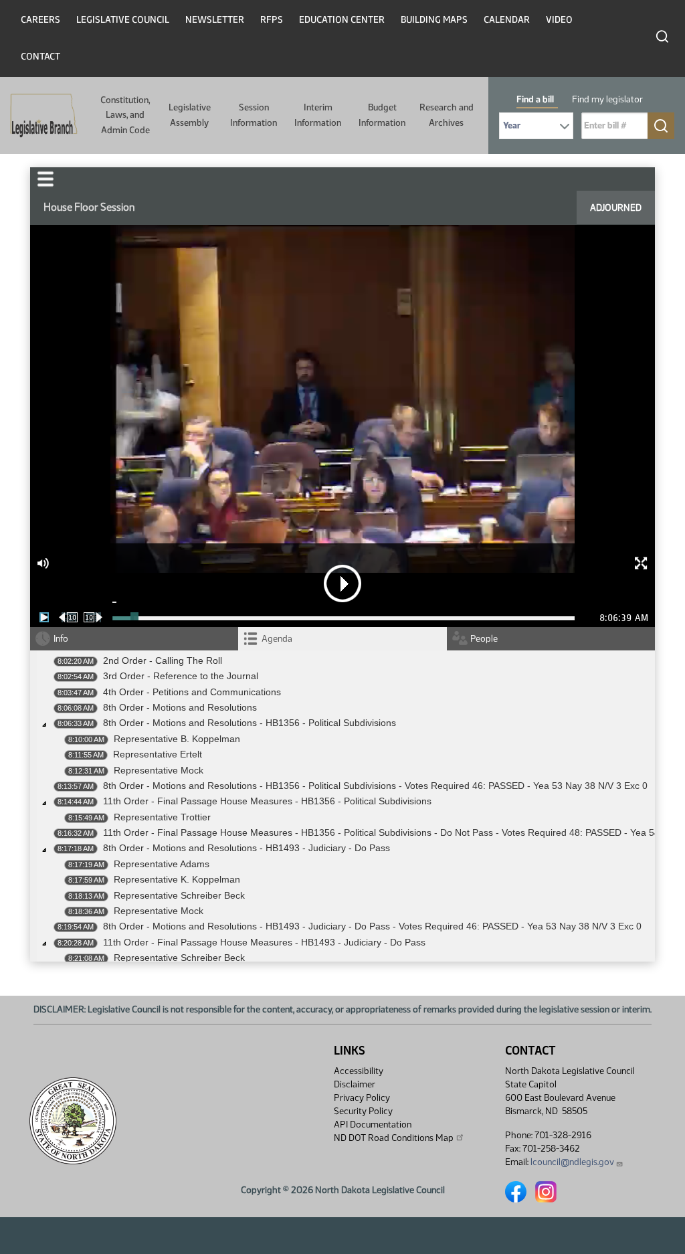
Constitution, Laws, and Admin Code (125, 115)
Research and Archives (446, 115)
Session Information (253, 115)
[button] (45, 179)
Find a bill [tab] (535, 99)
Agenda (277, 638)
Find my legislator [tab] (607, 99)
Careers (40, 19)
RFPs (271, 19)
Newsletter (214, 19)
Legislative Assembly (190, 115)
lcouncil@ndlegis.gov (572, 1162)
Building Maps (434, 19)
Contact (40, 56)
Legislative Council (122, 19)
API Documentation (372, 1124)
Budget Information (382, 115)
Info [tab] (61, 638)
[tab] (342, 638)
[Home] (39, 116)
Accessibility (358, 1071)
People (484, 638)
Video (559, 19)
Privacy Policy (362, 1097)
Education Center (342, 19)
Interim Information (317, 115)
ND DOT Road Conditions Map (394, 1138)
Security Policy (363, 1111)
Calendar (507, 19)
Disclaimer (354, 1084)
